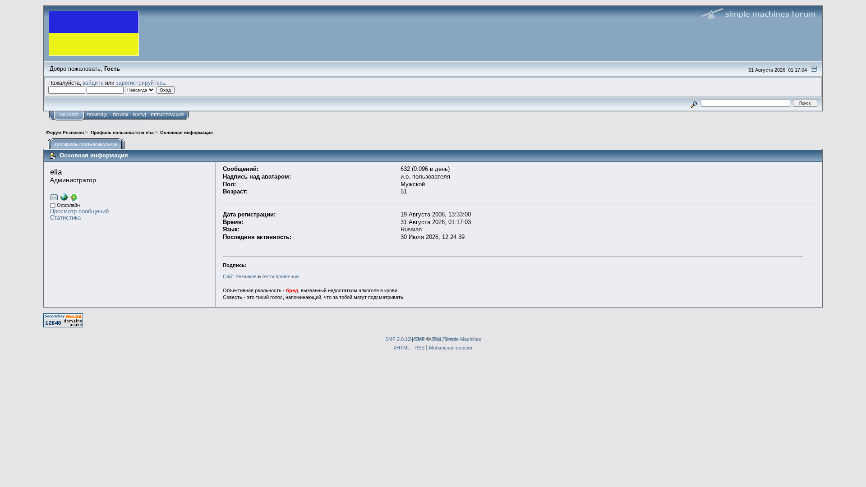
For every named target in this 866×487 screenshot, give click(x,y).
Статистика (65, 217)
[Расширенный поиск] (694, 103)
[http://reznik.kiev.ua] (64, 198)
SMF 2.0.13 (397, 339)
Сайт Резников (240, 276)
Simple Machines (462, 339)
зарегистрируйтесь (140, 83)
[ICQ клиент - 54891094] (74, 199)
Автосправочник (280, 276)
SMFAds (417, 338)
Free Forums (445, 338)
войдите (93, 83)
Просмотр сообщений (79, 211)
